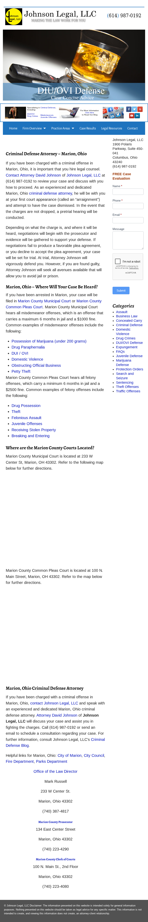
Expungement (126, 347)
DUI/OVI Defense (129, 343)
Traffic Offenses (128, 391)
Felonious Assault (26, 418)
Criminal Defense (48, 108)
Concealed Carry (129, 321)
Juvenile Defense (129, 356)
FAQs (120, 351)
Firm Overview (32, 128)
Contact (132, 128)
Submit (121, 290)
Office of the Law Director (55, 771)
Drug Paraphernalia (28, 347)
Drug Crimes (32, 116)
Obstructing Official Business (36, 365)
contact (36, 703)
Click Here (89, 113)
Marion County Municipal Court (45, 301)
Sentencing (124, 382)
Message (118, 229)
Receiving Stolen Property (34, 430)
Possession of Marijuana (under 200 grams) (49, 341)
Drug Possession (26, 405)
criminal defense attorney (50, 193)
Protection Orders (129, 369)
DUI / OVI (20, 353)
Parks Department (51, 761)
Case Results (88, 128)
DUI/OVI (30, 114)
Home (13, 128)
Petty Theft (21, 371)
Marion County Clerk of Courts (55, 859)
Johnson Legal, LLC (84, 175)
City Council (94, 755)
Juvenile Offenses (48, 117)
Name (117, 186)
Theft (16, 411)
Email (117, 214)
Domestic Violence (27, 359)
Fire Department (20, 761)
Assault (121, 312)
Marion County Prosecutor (55, 822)
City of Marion (70, 755)
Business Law (126, 316)
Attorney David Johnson (41, 175)
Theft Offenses (127, 387)
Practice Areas (60, 128)
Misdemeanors (46, 115)
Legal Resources (111, 128)
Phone (118, 200)
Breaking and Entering (31, 436)
